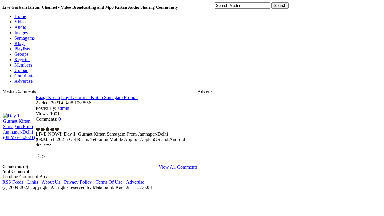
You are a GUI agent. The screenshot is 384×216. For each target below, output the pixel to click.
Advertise (135, 181)
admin (63, 108)
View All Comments (178, 167)
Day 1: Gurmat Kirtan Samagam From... (99, 97)
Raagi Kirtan (48, 97)
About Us (51, 181)
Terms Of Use (109, 181)
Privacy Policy (78, 181)
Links (32, 181)
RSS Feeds (12, 181)
